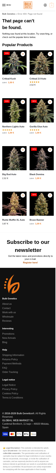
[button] (51, 5)
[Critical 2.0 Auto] (42, 62)
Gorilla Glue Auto (39, 126)
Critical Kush (9, 79)
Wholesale (8, 316)
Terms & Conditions (12, 397)
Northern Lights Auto (13, 126)
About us (7, 304)
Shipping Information (13, 355)
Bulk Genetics (8, 14)
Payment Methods (11, 363)
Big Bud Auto (9, 174)
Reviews (6, 321)
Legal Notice (9, 385)
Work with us (9, 312)
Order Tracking (10, 372)
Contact (6, 308)
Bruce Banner (37, 220)
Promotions (8, 334)
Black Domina (37, 174)
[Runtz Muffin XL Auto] (14, 204)
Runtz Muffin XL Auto (13, 220)
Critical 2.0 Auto (38, 79)
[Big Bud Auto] (14, 158)
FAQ (4, 368)
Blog (4, 342)
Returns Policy (10, 359)
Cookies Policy (10, 393)
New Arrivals (9, 338)
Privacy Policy (9, 389)
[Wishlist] (23, 54)
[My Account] (45, 5)
